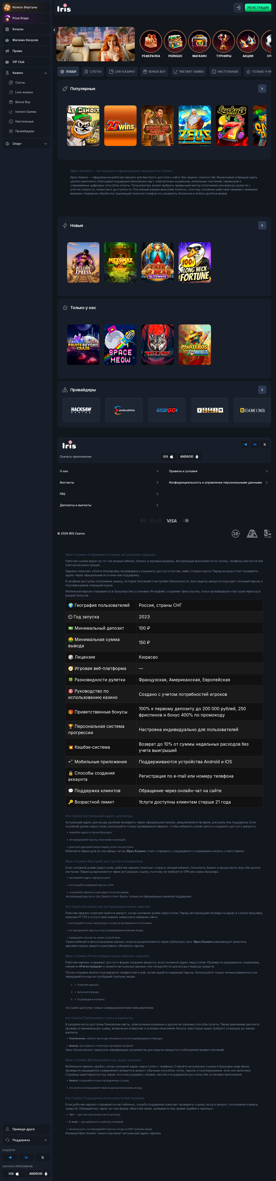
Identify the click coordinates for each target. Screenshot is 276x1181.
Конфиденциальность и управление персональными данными (215, 482)
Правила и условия (183, 471)
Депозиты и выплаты (75, 505)
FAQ (62, 493)
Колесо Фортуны (25, 7)
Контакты (67, 482)
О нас (64, 471)
